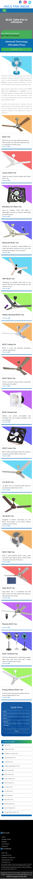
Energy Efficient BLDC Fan (10, 812)
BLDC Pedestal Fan (8, 808)
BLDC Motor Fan (8, 774)
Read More (5, 146)
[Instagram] (25, 2)
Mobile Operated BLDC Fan (10, 766)
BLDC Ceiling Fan (8, 770)
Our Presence (5, 844)
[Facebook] (20, 2)
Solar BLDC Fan (7, 799)
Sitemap (4, 842)
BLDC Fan (6, 745)
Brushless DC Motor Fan (10, 753)
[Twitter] (30, 2)
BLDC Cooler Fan (8, 783)
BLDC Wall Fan (7, 795)
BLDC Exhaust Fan (8, 779)
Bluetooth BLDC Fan (9, 758)
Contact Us (17, 49)
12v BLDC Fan (7, 787)
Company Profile (6, 839)
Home (3, 33)
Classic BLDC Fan (8, 749)
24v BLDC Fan (7, 791)
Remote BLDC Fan (8, 804)
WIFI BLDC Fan (7, 762)
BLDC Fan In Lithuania (12, 33)
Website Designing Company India (16, 876)
